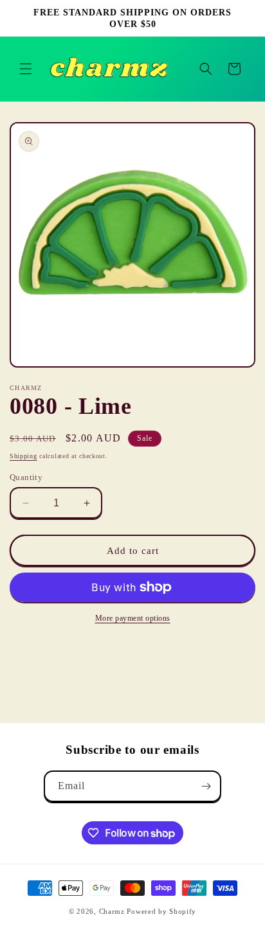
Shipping (23, 455)
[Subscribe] (206, 786)
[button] (26, 69)
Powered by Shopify (161, 911)
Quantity (26, 477)
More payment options (132, 618)
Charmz (112, 911)
